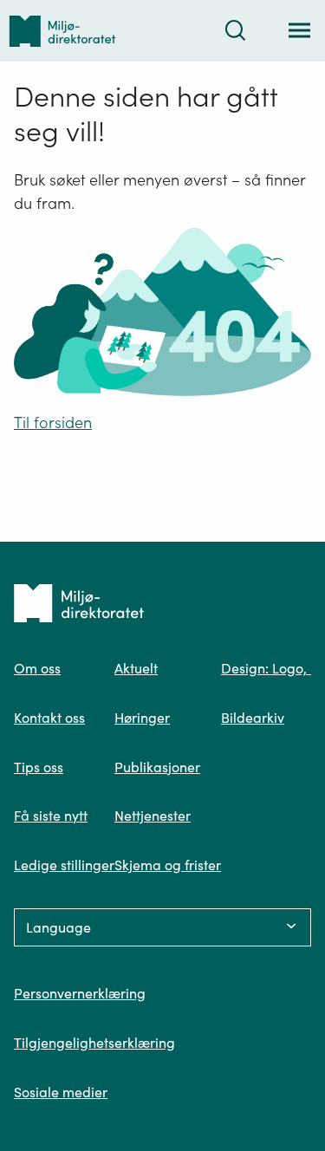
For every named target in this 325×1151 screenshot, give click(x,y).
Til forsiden (53, 422)
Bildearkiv (252, 717)
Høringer (142, 717)
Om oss (37, 668)
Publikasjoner (157, 767)
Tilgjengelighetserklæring (94, 1042)
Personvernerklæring (80, 993)
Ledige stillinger (64, 865)
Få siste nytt (51, 815)
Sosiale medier (60, 1092)
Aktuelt (136, 668)
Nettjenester (152, 815)
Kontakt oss (49, 717)
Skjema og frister (167, 865)
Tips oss (38, 767)
